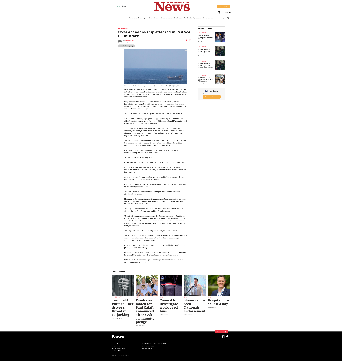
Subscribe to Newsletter (211, 97)
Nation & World (208, 18)
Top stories (133, 18)
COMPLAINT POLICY (148, 346)
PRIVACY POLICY (117, 350)
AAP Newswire (129, 40)
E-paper (226, 12)
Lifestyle (164, 18)
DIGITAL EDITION (147, 348)
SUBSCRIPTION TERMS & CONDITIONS (154, 344)
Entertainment (154, 18)
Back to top (220, 332)
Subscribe (223, 6)
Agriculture (197, 18)
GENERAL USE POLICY (119, 348)
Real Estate (188, 18)
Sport (145, 18)
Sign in (224, 18)
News (140, 18)
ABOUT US (115, 344)
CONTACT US (116, 346)
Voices (170, 18)
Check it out (178, 18)
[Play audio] (218, 12)
